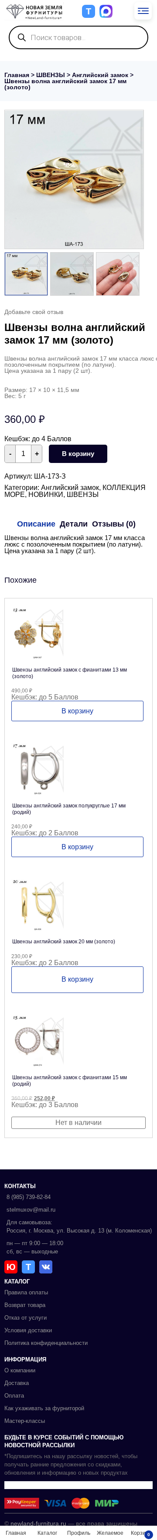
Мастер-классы (24, 1421)
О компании (19, 1370)
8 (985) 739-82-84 (29, 1197)
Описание (36, 524)
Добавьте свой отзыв (33, 311)
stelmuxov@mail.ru (31, 1209)
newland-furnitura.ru (38, 1523)
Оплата (14, 1395)
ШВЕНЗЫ (50, 74)
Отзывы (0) (114, 524)
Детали (74, 524)
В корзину (78, 453)
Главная (16, 74)
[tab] (36, 524)
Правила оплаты (26, 1292)
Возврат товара (24, 1305)
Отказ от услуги (25, 1317)
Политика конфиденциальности (46, 1343)
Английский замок (100, 74)
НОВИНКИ (45, 494)
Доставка (16, 1383)
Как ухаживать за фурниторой (44, 1408)
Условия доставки (28, 1330)
